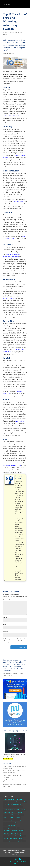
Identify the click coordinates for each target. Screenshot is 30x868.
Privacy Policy (21, 867)
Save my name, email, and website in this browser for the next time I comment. (15, 641)
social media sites (8, 835)
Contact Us (14, 854)
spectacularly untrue (9, 298)
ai (13, 799)
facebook (21, 807)
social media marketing (16, 833)
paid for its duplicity (19, 201)
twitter (24, 835)
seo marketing (7, 830)
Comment (6, 600)
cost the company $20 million (12, 465)
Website (5, 632)
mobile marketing (8, 820)
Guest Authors (8, 852)
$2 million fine (19, 421)
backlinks (6, 801)
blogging (11, 801)
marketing (18, 817)
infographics (14, 815)
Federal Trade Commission (11, 116)
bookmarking (17, 801)
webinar (20, 838)
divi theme (6, 807)
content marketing (8, 804)
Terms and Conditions (11, 867)
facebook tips (17, 809)
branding (24, 801)
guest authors (7, 815)
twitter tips (6, 838)
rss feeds (14, 822)
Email (5, 624)
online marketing (17, 820)
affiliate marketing (8, 799)
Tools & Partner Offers (18, 852)
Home (4, 850)
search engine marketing (9, 825)
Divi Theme (13, 861)
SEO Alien (7, 32)
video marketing (13, 838)
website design (7, 841)
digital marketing (17, 804)
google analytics (11, 812)
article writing (19, 799)
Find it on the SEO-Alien (13, 850)
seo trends (21, 830)
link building (11, 817)
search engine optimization (10, 828)
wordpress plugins (16, 841)
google (5, 812)
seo (18, 828)
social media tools (17, 835)
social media (6, 833)
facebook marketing (8, 809)
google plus (19, 812)
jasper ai (6, 817)
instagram (20, 815)
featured (23, 809)
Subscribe (23, 850)
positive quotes (7, 822)
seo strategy (14, 830)
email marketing (13, 807)
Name (5, 617)
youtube (23, 841)
